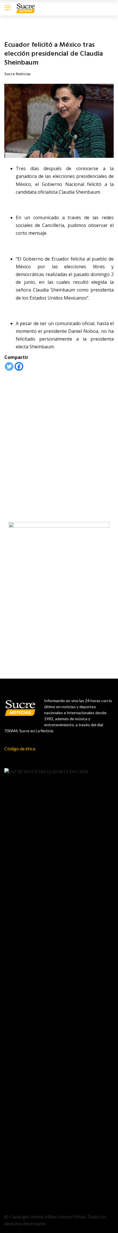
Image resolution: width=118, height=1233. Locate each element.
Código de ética (19, 748)
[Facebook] (19, 366)
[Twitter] (9, 366)
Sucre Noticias (17, 73)
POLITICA (12, 32)
